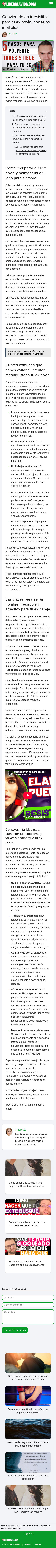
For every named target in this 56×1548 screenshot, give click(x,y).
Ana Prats (13, 33)
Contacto (27, 1545)
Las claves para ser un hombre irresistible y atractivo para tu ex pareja (29, 138)
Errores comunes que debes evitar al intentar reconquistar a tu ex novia (29, 127)
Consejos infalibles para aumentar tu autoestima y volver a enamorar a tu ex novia (31, 150)
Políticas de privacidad (11, 1545)
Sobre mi (37, 1545)
